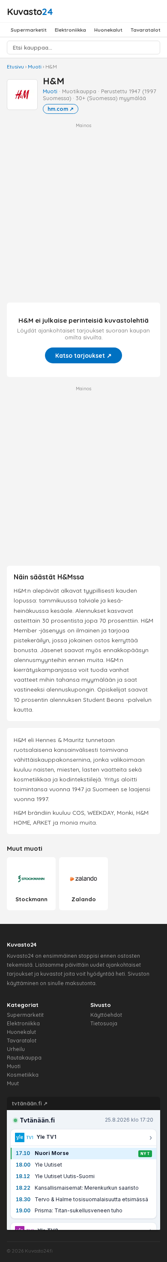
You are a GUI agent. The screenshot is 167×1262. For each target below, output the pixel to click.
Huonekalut (108, 30)
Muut (13, 1083)
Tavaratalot (146, 30)
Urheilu (16, 1049)
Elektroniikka (70, 30)
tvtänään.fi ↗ (30, 1103)
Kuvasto (30, 11)
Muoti (35, 66)
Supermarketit (29, 30)
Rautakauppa (24, 1057)
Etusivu (15, 66)
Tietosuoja (103, 1023)
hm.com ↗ (61, 109)
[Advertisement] (83, 212)
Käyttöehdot (106, 1015)
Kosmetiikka (23, 1075)
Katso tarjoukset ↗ (83, 355)
